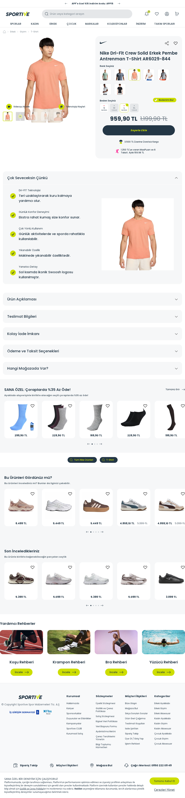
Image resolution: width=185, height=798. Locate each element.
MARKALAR (92, 24)
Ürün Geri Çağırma (135, 718)
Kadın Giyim (160, 723)
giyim (23, 31)
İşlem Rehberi (132, 743)
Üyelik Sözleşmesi (105, 703)
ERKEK (53, 24)
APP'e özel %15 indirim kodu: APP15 (92, 4)
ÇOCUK (71, 24)
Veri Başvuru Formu (106, 726)
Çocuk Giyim (161, 738)
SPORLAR (15, 24)
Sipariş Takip (132, 733)
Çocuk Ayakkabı (163, 733)
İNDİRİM (141, 24)
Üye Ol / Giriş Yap (134, 738)
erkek (13, 31)
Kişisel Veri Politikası (106, 721)
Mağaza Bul (131, 708)
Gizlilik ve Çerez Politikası (104, 710)
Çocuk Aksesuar (163, 743)
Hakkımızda (72, 703)
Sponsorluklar (73, 713)
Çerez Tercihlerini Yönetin (105, 738)
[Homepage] (18, 14)
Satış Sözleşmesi (105, 716)
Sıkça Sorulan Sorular (136, 713)
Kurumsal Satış (74, 733)
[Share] (167, 43)
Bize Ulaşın (131, 703)
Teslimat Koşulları (135, 723)
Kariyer (70, 708)
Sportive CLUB (74, 728)
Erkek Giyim (160, 708)
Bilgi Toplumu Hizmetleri (103, 746)
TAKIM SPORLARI (164, 24)
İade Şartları (131, 728)
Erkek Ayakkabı (162, 703)
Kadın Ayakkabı (162, 718)
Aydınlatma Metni (106, 731)
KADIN (35, 24)
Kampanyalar (73, 723)
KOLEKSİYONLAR (117, 24)
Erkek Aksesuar (162, 713)
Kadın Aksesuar (162, 728)
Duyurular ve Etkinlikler (78, 718)
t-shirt (34, 31)
